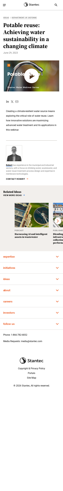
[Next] (57, 221)
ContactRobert (15, 179)
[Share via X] (12, 101)
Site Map (31, 377)
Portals (31, 373)
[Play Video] (31, 75)
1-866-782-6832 (19, 334)
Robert (9, 165)
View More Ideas (12, 195)
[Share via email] (16, 101)
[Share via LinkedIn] (7, 101)
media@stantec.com (31, 341)
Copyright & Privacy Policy (31, 368)
